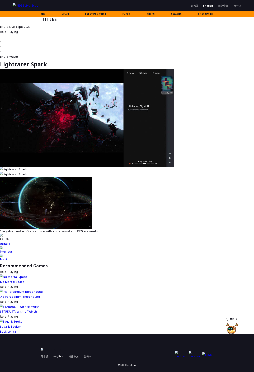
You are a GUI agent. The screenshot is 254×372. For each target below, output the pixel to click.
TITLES (151, 14)
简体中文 (223, 5)
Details (5, 244)
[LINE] (207, 354)
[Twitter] (180, 355)
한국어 (237, 5)
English (208, 5)
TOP (43, 14)
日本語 (194, 5)
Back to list (8, 331)
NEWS (65, 14)
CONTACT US (205, 14)
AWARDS (176, 14)
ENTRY (126, 14)
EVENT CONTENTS (95, 14)
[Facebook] (194, 355)
